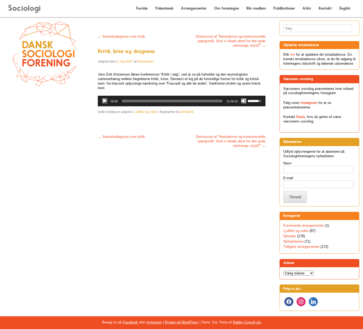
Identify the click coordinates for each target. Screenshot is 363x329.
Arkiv (306, 8)
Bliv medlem (256, 8)
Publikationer (284, 8)
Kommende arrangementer (303, 225)
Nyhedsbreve (293, 241)
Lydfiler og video (146, 112)
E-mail (288, 178)
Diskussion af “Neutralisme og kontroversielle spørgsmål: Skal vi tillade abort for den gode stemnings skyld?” (230, 40)
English (345, 8)
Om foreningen (226, 8)
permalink (186, 112)
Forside (141, 8)
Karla (300, 117)
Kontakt (325, 8)
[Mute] (243, 101)
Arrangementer (193, 8)
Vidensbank (164, 8)
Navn (287, 163)
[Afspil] (104, 101)
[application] (181, 101)
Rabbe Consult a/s (247, 322)
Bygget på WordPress (182, 322)
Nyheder (289, 236)
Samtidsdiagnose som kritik (121, 36)
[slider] (172, 101)
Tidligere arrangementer (301, 247)
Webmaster (145, 61)
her (292, 54)
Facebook (130, 322)
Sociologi (24, 8)
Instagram (309, 103)
